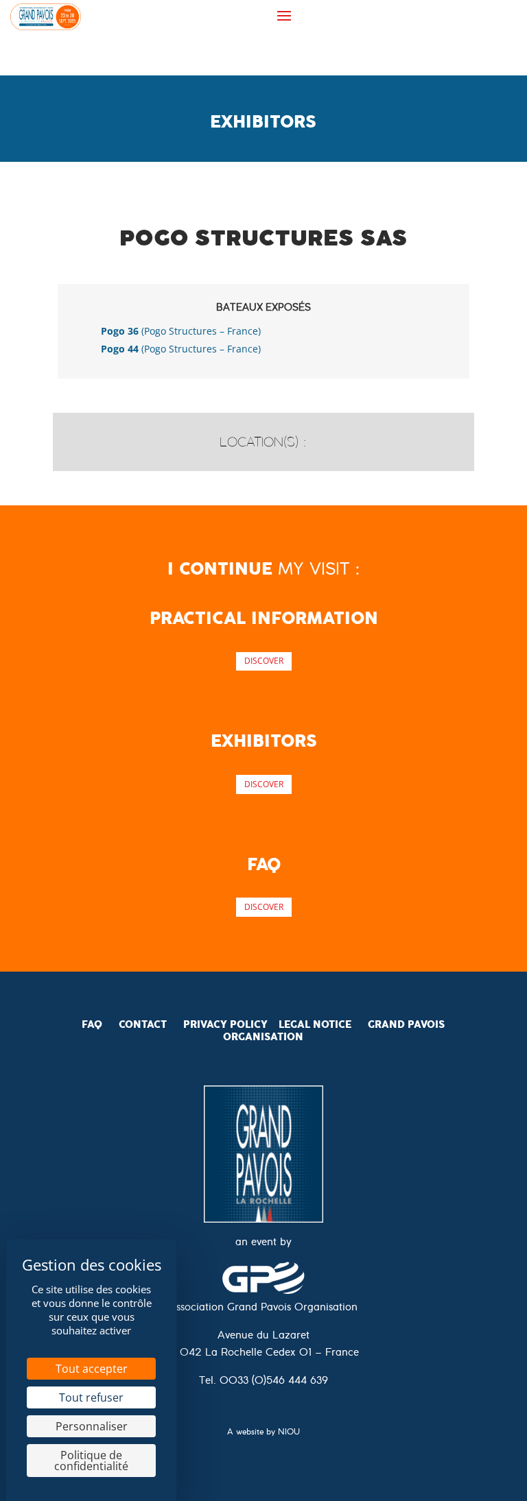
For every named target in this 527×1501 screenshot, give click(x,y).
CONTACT (143, 1024)
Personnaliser (92, 1426)
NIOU (289, 1433)
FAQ (92, 1024)
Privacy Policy (225, 1024)
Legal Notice (315, 1024)
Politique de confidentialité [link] (91, 1461)
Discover (263, 661)
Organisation (263, 1036)
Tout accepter (92, 1368)
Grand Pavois (406, 1024)
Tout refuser (91, 1397)
